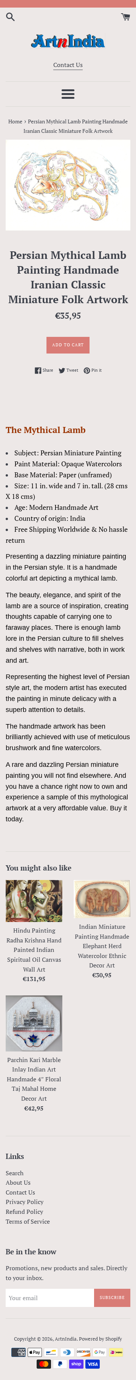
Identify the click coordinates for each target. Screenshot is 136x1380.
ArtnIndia (66, 1339)
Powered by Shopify (100, 1339)
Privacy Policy (24, 1202)
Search (14, 1173)
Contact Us (68, 65)
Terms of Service (28, 1221)
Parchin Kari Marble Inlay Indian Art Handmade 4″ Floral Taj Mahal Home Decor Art (34, 1079)
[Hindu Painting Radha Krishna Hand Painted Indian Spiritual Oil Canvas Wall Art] (34, 901)
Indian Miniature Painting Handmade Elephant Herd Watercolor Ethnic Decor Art (102, 945)
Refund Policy (24, 1211)
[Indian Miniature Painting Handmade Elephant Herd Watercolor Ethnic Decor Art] (102, 899)
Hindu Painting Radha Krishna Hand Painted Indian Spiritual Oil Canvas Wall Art (34, 949)
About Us (18, 1182)
